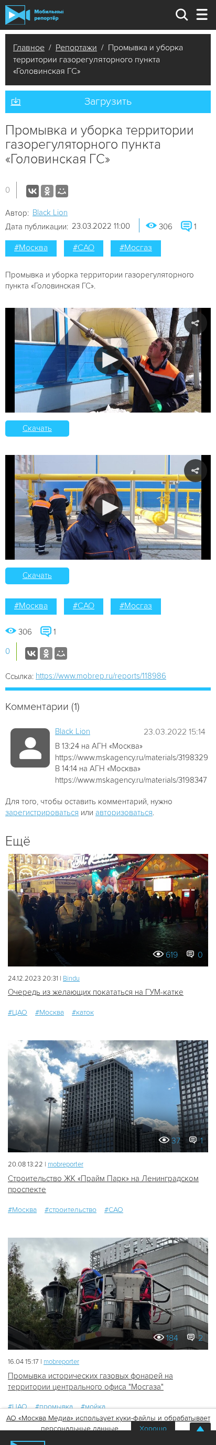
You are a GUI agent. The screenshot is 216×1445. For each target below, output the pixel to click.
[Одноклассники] (47, 191)
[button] (108, 360)
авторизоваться (124, 812)
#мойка (93, 1406)
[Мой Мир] (62, 191)
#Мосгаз (136, 247)
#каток (83, 1012)
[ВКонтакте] (32, 191)
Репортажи (76, 47)
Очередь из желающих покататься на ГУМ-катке (95, 992)
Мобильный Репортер (34, 14)
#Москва (31, 247)
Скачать (37, 428)
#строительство (70, 1209)
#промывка (54, 1406)
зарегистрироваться (42, 812)
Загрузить (108, 101)
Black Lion (50, 212)
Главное (29, 47)
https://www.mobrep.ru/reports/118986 (101, 676)
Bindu (71, 978)
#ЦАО (17, 1012)
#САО (83, 247)
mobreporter (65, 1164)
